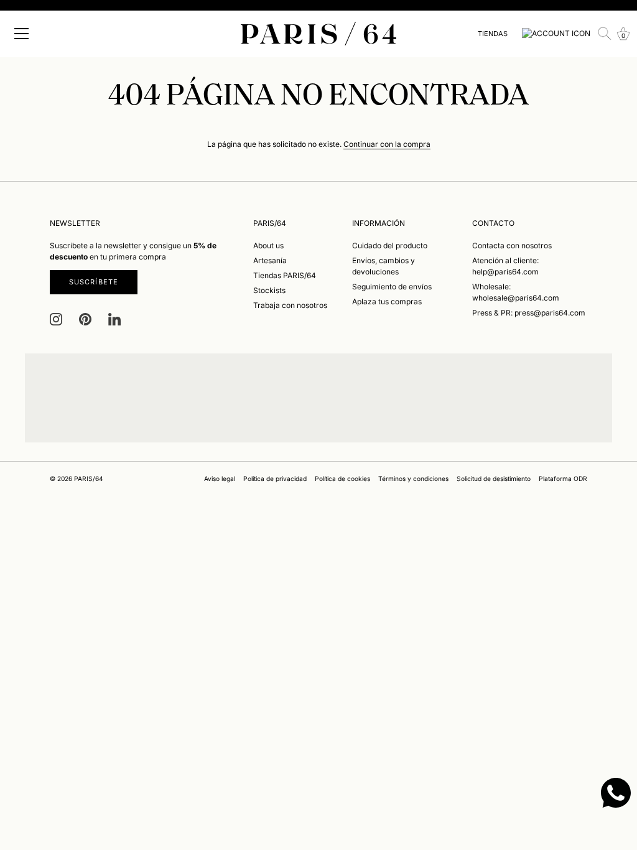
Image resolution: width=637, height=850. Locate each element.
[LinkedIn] (114, 319)
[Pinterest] (85, 319)
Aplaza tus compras (387, 301)
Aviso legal (219, 478)
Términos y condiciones (413, 478)
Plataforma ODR (563, 478)
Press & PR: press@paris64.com (528, 312)
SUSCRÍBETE (93, 282)
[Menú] (21, 33)
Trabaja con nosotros (290, 305)
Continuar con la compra (386, 144)
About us (268, 245)
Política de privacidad (275, 478)
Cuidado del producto (389, 245)
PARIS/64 (88, 478)
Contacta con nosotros (512, 245)
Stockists (269, 290)
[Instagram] (56, 319)
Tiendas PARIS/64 (284, 275)
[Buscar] (604, 33)
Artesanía (270, 260)
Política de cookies (342, 478)
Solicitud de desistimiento (494, 478)
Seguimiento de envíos (392, 286)
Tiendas (493, 33)
